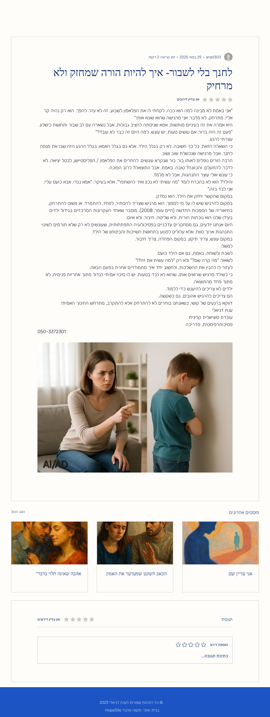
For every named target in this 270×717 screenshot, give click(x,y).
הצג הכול (18, 512)
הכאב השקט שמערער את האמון (136, 573)
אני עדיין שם (240, 573)
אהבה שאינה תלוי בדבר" (58, 573)
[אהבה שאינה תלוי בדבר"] (49, 543)
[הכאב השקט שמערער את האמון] (135, 543)
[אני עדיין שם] (220, 543)
